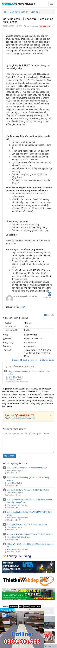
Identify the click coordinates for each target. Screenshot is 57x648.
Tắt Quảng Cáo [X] (7, 610)
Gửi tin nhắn (9, 455)
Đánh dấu (50, 315)
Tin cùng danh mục (29, 360)
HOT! (23, 307)
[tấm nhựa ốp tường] (28, 567)
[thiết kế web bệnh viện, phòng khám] (28, 580)
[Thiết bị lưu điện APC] (28, 594)
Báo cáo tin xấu (48, 360)
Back (16, 360)
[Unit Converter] (28, 608)
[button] (49, 294)
